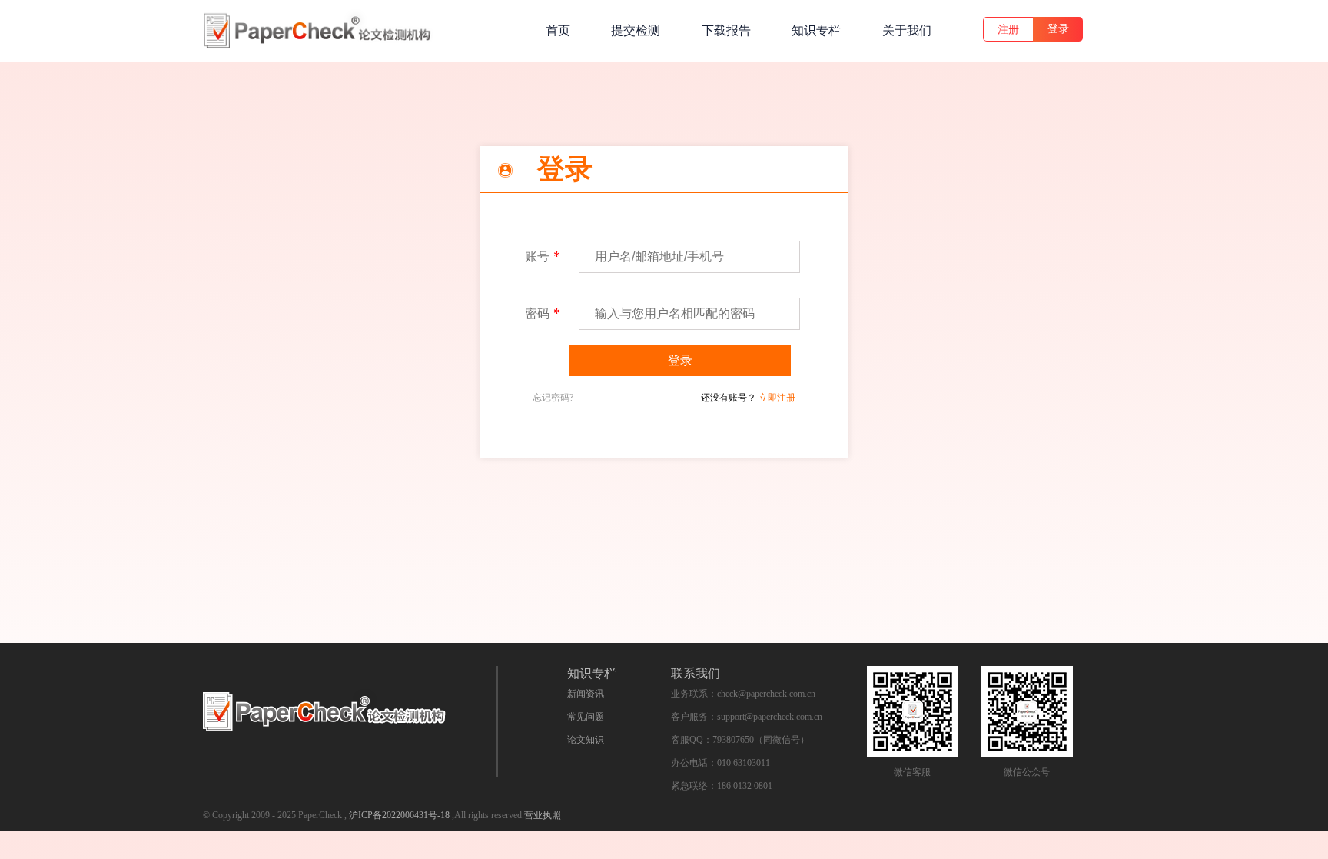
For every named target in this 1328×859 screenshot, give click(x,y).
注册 (1008, 29)
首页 (558, 30)
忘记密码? (553, 397)
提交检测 (635, 30)
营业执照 (542, 815)
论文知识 (585, 739)
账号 (537, 256)
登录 (1058, 29)
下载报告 (726, 30)
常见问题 (585, 716)
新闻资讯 (585, 693)
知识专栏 (816, 30)
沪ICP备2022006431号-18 (400, 815)
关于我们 (906, 30)
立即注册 (777, 397)
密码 (537, 313)
